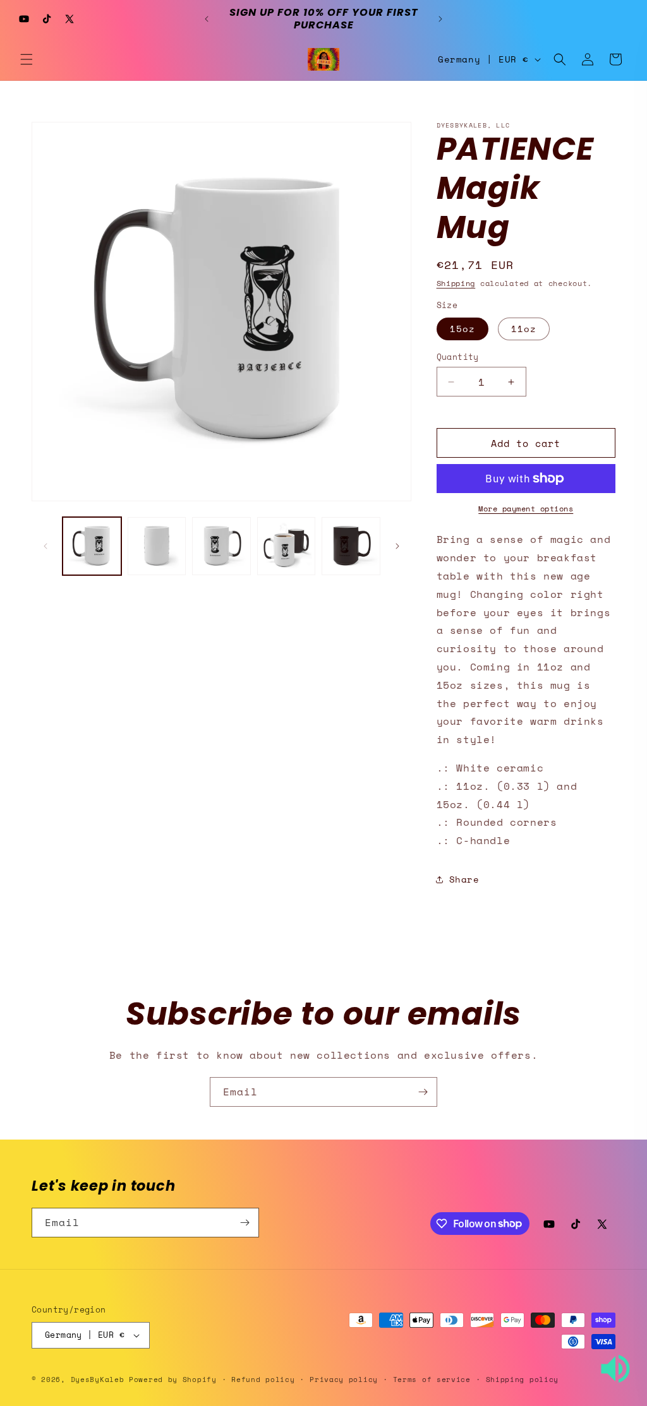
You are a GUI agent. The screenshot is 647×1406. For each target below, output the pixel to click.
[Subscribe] (423, 1092)
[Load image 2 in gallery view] (157, 546)
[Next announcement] (440, 19)
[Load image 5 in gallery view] (351, 546)
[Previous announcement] (207, 19)
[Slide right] (397, 546)
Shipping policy (522, 1379)
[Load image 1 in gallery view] (92, 546)
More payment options (525, 508)
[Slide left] (45, 546)
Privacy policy (344, 1379)
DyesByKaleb (100, 1379)
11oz (523, 328)
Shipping (456, 283)
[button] (26, 59)
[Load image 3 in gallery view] (221, 546)
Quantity (458, 357)
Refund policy (262, 1379)
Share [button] (464, 879)
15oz (462, 328)
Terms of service (432, 1379)
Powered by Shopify (173, 1379)
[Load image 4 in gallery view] (286, 546)
